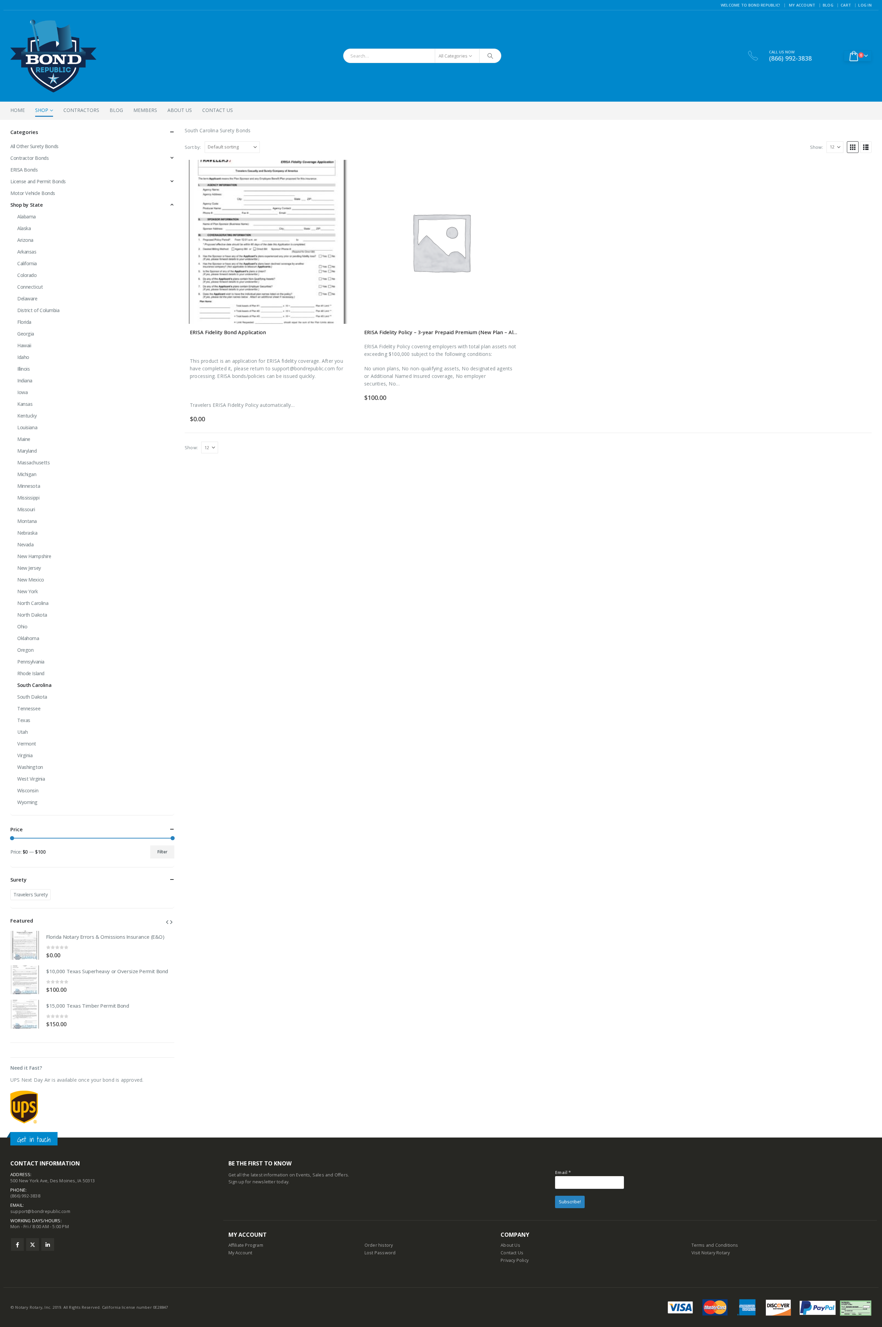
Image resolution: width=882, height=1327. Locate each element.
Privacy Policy (515, 1260)
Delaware (27, 298)
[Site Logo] (53, 56)
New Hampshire (34, 556)
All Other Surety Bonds (34, 146)
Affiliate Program (245, 1245)
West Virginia (31, 778)
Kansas (24, 404)
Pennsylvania (30, 661)
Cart (846, 5)
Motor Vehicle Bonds (32, 193)
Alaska (24, 228)
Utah (22, 732)
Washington (30, 767)
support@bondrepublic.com (40, 1211)
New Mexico (30, 579)
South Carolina (34, 685)
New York (27, 591)
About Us (179, 110)
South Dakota (32, 696)
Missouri (26, 509)
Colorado (27, 275)
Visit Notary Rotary (710, 1253)
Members (145, 110)
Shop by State (26, 205)
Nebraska (27, 532)
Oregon (25, 650)
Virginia (25, 755)
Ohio (22, 626)
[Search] (490, 56)
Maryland (27, 451)
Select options (511, 171)
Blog (828, 5)
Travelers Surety (30, 894)
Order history (379, 1245)
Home (17, 110)
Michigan (27, 474)
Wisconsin (27, 790)
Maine (23, 439)
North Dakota (32, 614)
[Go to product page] (267, 242)
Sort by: (193, 147)
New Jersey (29, 568)
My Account (802, 5)
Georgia (25, 333)
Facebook (17, 1244)
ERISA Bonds (24, 169)
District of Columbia (38, 310)
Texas (23, 720)
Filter (162, 852)
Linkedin (47, 1244)
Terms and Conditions (714, 1245)
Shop (41, 110)
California (27, 263)
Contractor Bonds (29, 158)
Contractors (81, 110)
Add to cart (337, 171)
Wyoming (27, 802)
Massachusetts (33, 462)
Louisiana (27, 427)
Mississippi (28, 497)
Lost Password (380, 1253)
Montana (27, 521)
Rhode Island (30, 673)
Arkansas (27, 251)
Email (563, 1172)
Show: (816, 147)
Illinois (23, 369)
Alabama (26, 216)
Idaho (23, 357)
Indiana (24, 380)
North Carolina (32, 603)
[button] (853, 147)
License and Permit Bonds (38, 181)
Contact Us (217, 110)
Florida (24, 322)
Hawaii (24, 345)
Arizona (25, 240)
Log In (865, 5)
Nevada (25, 544)
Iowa (22, 392)
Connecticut (30, 287)
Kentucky (27, 415)
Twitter (32, 1244)
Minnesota (28, 486)
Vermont (26, 743)
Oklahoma (28, 638)
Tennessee (28, 708)
